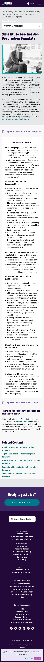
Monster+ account (22, 422)
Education (7, 14)
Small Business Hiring (22, 595)
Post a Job (22, 546)
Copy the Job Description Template (23, 131)
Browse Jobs (22, 534)
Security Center (22, 617)
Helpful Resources (22, 605)
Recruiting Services (22, 554)
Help (22, 609)
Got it (38, 658)
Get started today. (22, 502)
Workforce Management (22, 592)
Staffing (22, 560)
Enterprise (22, 557)
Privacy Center (22, 614)
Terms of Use (22, 612)
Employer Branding (22, 552)
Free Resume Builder (21, 539)
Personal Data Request (22, 622)
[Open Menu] (40, 3)
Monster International (22, 572)
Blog (22, 597)
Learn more (29, 658)
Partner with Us (22, 570)
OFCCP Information (22, 620)
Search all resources (9, 21)
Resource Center (22, 584)
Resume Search (22, 549)
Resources (7, 12)
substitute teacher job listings (15, 119)
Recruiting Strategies (22, 589)
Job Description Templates (26, 12)
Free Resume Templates (22, 536)
